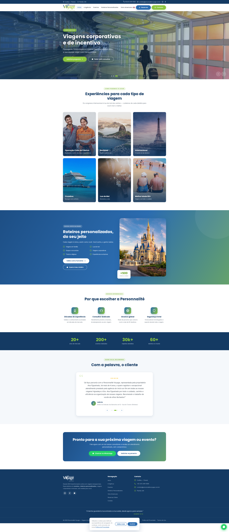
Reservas (144, 7)
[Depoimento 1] (111, 403)
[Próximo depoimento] (122, 403)
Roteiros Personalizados (109, 7)
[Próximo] (223, 74)
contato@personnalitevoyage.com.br (148, 480)
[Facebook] (165, 2)
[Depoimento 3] (114, 403)
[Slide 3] (117, 76)
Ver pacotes (71, 59)
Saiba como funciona (75, 261)
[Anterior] (218, 74)
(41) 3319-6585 (130, 2)
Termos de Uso (161, 513)
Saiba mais (121, 524)
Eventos (96, 7)
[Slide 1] (111, 76)
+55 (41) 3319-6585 (143, 476)
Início (79, 7)
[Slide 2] (114, 76)
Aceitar (132, 524)
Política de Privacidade (148, 513)
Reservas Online (113, 490)
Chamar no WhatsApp (103, 446)
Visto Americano (126, 7)
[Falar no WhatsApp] (224, 527)
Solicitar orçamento (129, 446)
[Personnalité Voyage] (69, 7)
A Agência (87, 7)
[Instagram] (162, 2)
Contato (160, 7)
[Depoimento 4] (117, 403)
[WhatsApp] (74, 486)
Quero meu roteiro (76, 267)
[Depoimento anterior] (107, 403)
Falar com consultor (98, 59)
